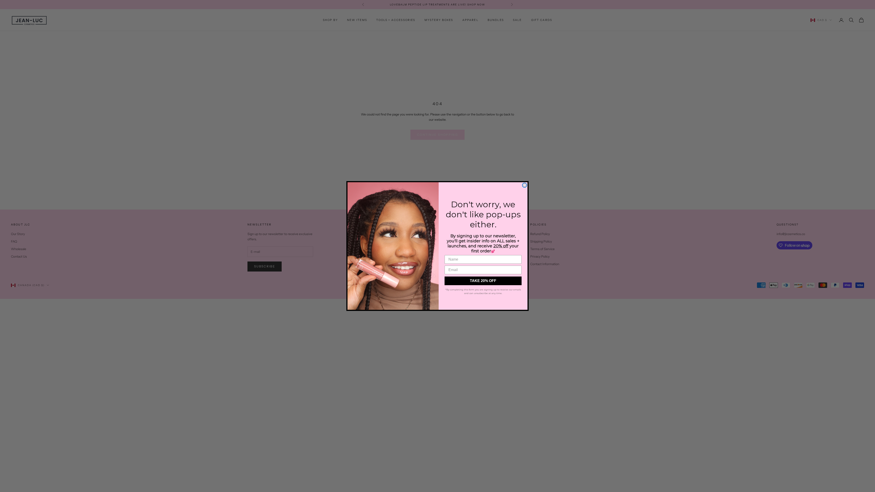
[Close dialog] (524, 185)
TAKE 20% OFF (483, 281)
